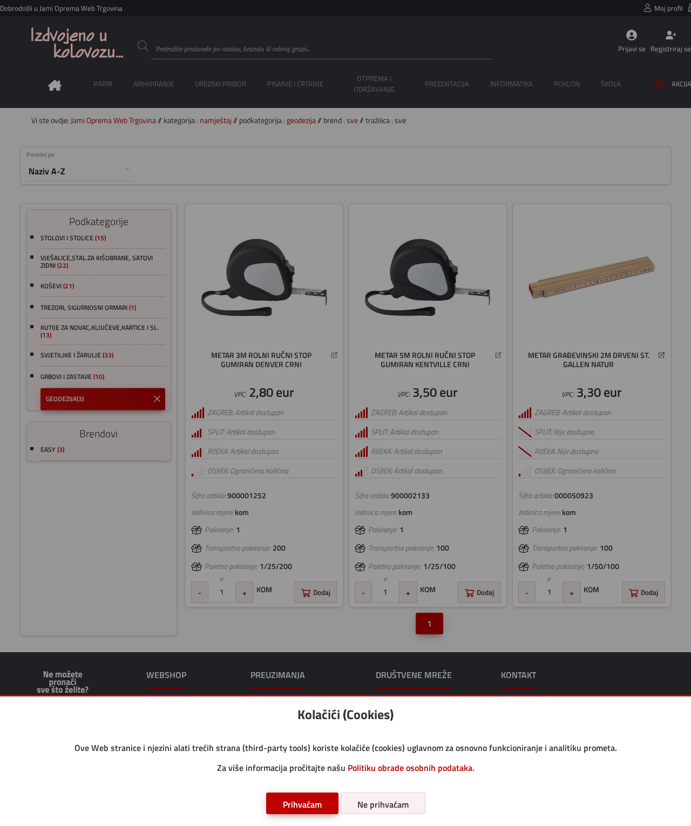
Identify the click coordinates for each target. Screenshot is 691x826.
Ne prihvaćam (383, 804)
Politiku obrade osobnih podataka (410, 767)
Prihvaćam (302, 804)
